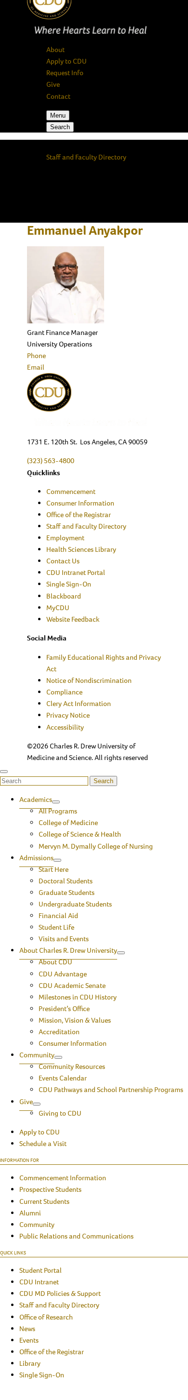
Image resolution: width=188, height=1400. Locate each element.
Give (53, 84)
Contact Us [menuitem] (63, 561)
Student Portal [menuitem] (40, 1270)
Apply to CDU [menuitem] (39, 1132)
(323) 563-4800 (50, 461)
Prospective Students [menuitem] (50, 1189)
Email (35, 367)
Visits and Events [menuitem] (64, 939)
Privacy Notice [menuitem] (68, 715)
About (55, 49)
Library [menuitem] (29, 1363)
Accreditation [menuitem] (59, 1032)
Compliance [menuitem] (64, 692)
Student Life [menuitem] (56, 927)
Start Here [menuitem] (53, 869)
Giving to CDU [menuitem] (60, 1113)
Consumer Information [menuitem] (80, 503)
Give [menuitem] (26, 1102)
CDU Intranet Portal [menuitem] (75, 572)
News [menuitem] (27, 1328)
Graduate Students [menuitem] (66, 892)
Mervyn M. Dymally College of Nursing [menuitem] (96, 846)
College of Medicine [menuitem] (68, 822)
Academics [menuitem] (35, 799)
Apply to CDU (66, 61)
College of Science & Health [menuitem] (80, 834)
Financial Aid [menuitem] (58, 915)
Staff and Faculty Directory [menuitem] (86, 526)
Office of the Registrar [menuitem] (78, 515)
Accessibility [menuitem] (65, 727)
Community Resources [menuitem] (72, 1066)
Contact (58, 96)
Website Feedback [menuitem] (72, 619)
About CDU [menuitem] (55, 962)
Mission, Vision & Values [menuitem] (75, 1020)
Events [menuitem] (29, 1340)
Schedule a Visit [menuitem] (43, 1143)
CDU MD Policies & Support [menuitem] (60, 1293)
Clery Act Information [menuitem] (78, 703)
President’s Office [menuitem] (64, 1008)
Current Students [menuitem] (44, 1201)
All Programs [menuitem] (58, 811)
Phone (36, 355)
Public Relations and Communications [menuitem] (76, 1236)
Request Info (64, 73)
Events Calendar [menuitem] (63, 1078)
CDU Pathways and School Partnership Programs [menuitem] (111, 1089)
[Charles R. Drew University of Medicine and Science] (94, 401)
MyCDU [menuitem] (57, 608)
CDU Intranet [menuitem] (39, 1282)
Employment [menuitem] (65, 538)
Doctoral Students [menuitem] (66, 881)
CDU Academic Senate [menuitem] (72, 985)
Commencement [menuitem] (70, 491)
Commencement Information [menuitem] (62, 1178)
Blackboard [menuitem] (63, 596)
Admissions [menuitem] (36, 858)
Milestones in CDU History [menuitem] (78, 997)
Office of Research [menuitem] (46, 1317)
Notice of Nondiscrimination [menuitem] (89, 680)
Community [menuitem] (36, 1055)
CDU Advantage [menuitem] (63, 974)
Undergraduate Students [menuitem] (75, 904)
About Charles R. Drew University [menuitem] (68, 950)
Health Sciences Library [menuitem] (81, 549)
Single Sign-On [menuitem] (68, 584)
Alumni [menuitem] (30, 1213)
